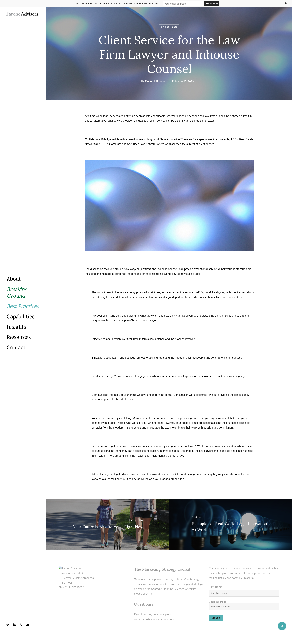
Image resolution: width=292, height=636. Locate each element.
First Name (215, 587)
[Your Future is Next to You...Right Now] (107, 524)
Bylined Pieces (169, 27)
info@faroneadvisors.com (158, 619)
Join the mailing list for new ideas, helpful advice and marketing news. (116, 3)
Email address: (218, 601)
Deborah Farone (155, 81)
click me (148, 593)
